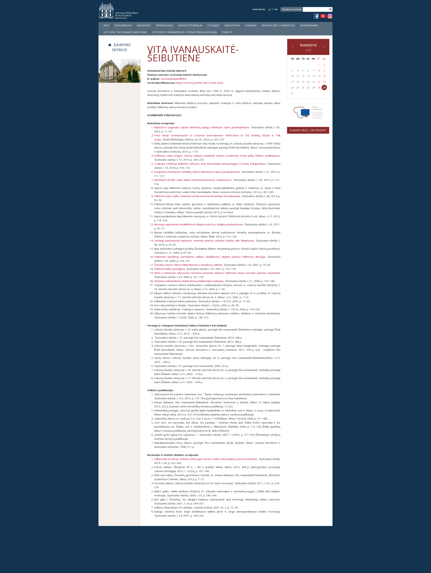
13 (308, 76)
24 (292, 87)
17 (292, 81)
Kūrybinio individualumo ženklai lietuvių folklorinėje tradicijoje (188, 281)
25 (297, 87)
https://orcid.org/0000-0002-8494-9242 (199, 82)
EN (276, 9)
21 (313, 81)
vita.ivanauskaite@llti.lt (173, 78)
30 (324, 87)
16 (324, 76)
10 (292, 76)
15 (319, 76)
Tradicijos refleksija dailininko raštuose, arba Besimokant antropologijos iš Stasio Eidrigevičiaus (210, 163)
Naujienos (144, 25)
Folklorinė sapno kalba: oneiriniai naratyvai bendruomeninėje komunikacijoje (197, 196)
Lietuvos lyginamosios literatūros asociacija (184, 32)
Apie (106, 25)
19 (303, 81)
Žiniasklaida (164, 25)
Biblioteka (232, 25)
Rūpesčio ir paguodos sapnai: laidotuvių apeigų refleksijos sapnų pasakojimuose (201, 127)
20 (308, 81)
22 (319, 81)
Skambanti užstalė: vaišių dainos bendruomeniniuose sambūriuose (192, 180)
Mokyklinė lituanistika (278, 25)
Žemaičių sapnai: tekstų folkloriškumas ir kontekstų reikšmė (188, 264)
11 (297, 76)
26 (303, 87)
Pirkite (227, 32)
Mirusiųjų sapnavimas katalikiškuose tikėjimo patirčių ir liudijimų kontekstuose (198, 224)
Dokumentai (123, 25)
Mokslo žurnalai (190, 25)
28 (313, 87)
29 (319, 87)
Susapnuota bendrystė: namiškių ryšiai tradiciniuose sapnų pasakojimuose (197, 171)
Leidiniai (251, 25)
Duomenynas (309, 25)
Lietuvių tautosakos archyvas (125, 32)
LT (270, 9)
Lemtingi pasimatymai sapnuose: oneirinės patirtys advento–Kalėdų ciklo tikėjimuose (204, 240)
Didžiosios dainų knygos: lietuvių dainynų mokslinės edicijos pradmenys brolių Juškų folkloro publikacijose (217, 155)
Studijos (213, 25)
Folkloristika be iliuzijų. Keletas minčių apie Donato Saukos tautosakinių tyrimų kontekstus (205, 459)
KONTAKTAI (259, 9)
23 (324, 81)
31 (292, 93)
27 (308, 87)
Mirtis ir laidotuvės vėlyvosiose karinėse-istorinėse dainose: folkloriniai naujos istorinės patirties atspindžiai (217, 273)
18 (297, 81)
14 (313, 76)
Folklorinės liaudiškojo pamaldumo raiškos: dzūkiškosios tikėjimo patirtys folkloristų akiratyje (209, 256)
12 (303, 76)
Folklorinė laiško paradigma (169, 268)
